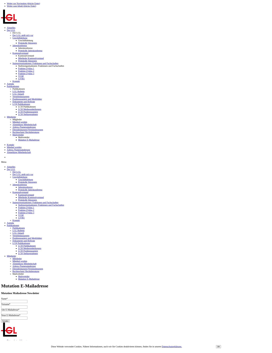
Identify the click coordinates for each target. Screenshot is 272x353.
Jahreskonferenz (19, 45)
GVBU (21, 78)
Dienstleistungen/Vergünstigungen (27, 129)
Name (4, 298)
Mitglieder (11, 117)
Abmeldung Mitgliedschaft (24, 124)
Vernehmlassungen (20, 96)
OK (218, 347)
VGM (21, 76)
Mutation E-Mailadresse (29, 140)
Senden (5, 321)
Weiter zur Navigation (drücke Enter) (23, 3)
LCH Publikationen (21, 104)
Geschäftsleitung (19, 38)
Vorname (5, 304)
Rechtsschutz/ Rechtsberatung (25, 132)
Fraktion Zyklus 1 (26, 68)
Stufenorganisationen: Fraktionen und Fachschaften (35, 63)
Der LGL (11, 30)
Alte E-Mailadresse (10, 310)
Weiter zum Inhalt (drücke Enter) (21, 6)
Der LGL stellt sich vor (22, 35)
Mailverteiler (18, 135)
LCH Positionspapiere (28, 112)
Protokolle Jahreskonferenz (30, 50)
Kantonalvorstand (20, 53)
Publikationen (13, 86)
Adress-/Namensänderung (24, 127)
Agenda (10, 84)
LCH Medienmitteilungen (29, 109)
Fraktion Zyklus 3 (26, 73)
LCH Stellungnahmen (28, 114)
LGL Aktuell (18, 94)
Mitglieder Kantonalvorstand (31, 58)
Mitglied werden (19, 122)
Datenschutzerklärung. (172, 346)
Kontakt (16, 81)
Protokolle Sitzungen (27, 43)
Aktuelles (11, 27)
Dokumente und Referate (23, 101)
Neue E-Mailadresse (10, 315)
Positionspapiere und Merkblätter (27, 99)
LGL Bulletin (18, 91)
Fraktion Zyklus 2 (26, 71)
